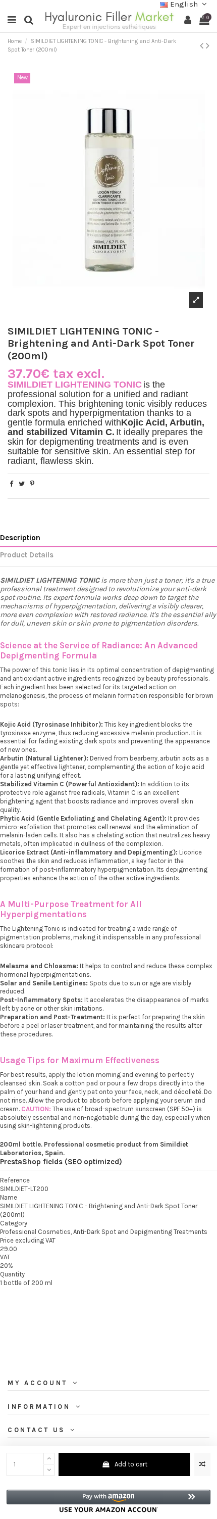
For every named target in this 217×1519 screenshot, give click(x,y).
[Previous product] (203, 46)
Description (20, 538)
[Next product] (207, 46)
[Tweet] (22, 484)
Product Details (26, 555)
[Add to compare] (202, 1464)
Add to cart (131, 1464)
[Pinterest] (32, 484)
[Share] (11, 484)
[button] (108, 1501)
